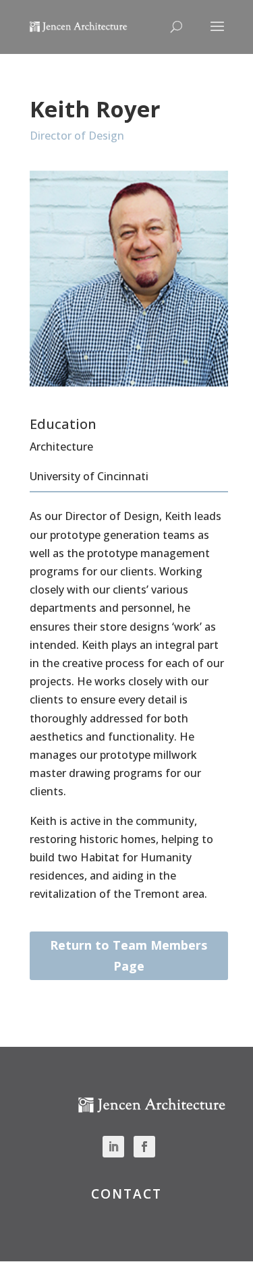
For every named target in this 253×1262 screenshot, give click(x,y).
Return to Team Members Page (128, 955)
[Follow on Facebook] (144, 1146)
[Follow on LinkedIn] (113, 1146)
